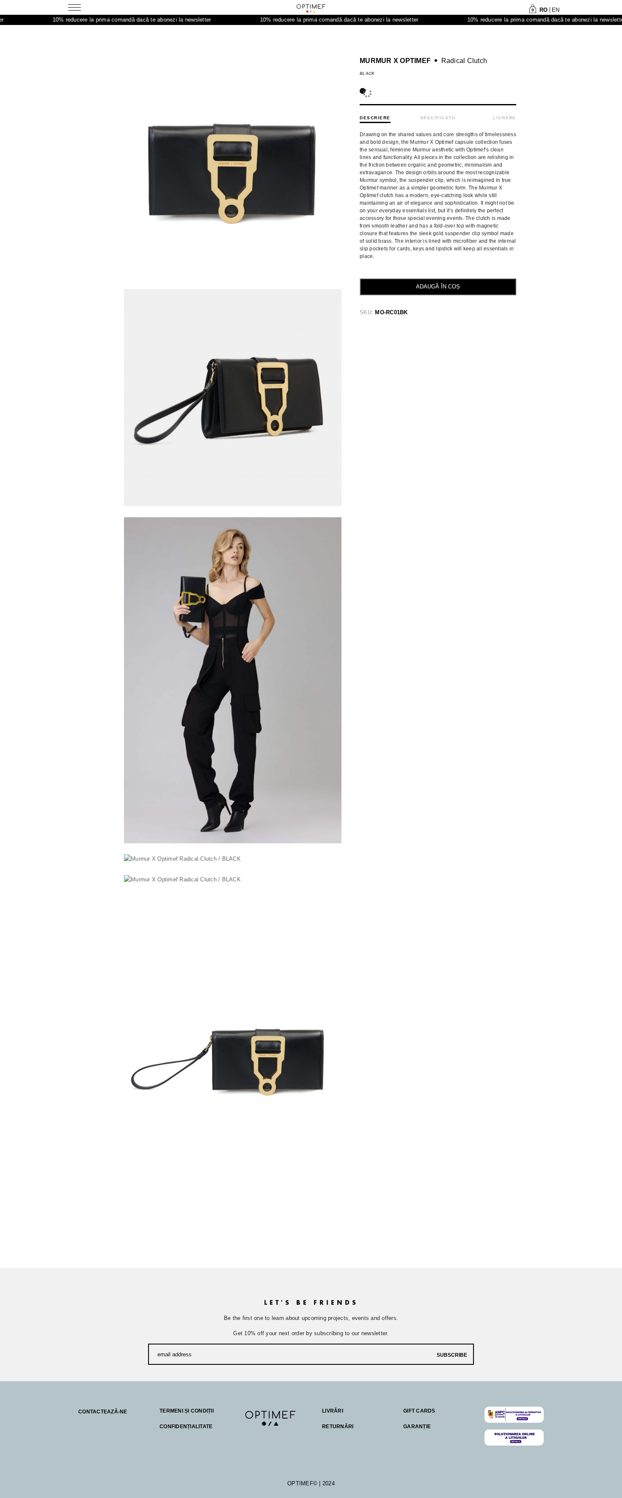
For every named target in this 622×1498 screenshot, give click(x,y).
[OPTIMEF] (311, 8)
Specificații (438, 117)
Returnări (337, 1426)
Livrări (332, 1411)
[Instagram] (266, 1436)
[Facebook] (249, 1436)
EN (556, 10)
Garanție (417, 1426)
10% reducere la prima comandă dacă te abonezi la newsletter (93, 19)
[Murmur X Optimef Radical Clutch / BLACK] (232, 397)
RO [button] (543, 10)
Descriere (375, 117)
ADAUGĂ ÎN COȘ (438, 286)
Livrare (504, 117)
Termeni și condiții (187, 1411)
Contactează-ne (102, 1412)
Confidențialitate (186, 1426)
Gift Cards (419, 1411)
